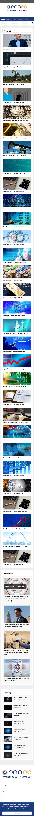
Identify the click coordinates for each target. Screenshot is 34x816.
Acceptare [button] (17, 813)
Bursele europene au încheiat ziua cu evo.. (15, 546)
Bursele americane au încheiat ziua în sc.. (15, 529)
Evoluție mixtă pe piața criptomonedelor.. (15, 511)
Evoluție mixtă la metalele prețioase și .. (15, 138)
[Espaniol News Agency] (17, 774)
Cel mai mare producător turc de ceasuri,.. (15, 422)
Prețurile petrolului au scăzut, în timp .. (14, 84)
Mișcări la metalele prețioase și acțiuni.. (14, 369)
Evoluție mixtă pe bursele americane (14, 173)
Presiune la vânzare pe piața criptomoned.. (16, 440)
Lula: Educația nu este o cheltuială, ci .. (14, 49)
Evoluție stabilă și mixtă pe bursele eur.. (15, 262)
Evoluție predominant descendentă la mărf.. (16, 120)
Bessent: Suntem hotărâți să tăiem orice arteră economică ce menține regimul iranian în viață (16, 599)
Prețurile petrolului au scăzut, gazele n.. (15, 155)
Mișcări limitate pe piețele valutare (13, 67)
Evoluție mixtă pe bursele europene (13, 102)
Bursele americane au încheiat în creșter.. (15, 386)
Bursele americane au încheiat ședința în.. (15, 227)
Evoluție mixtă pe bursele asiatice (13, 209)
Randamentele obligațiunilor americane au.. (16, 458)
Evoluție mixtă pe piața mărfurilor (13, 298)
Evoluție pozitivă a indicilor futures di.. (14, 315)
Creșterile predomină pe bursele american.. (16, 333)
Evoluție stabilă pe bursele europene (14, 351)
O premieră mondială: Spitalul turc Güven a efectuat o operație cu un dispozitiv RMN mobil (16, 652)
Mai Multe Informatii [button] (18, 809)
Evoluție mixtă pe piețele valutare (13, 280)
